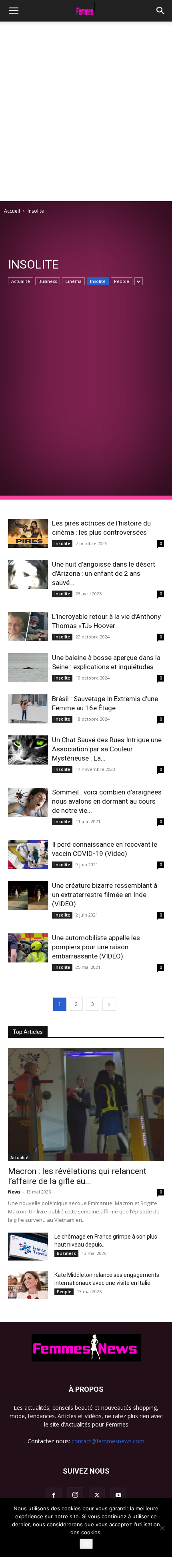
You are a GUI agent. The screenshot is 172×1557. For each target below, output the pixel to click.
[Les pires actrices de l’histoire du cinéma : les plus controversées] (28, 533)
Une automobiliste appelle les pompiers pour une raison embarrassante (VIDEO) (96, 947)
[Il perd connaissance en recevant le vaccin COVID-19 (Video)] (28, 854)
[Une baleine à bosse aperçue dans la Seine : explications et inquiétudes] (28, 667)
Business (47, 281)
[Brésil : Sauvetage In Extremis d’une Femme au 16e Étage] (28, 708)
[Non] (162, 1528)
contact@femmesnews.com (108, 1441)
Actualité (20, 281)
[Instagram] (75, 1495)
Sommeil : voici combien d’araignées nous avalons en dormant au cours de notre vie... (107, 801)
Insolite (98, 281)
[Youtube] (118, 1496)
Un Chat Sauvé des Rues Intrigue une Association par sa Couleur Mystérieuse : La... (107, 749)
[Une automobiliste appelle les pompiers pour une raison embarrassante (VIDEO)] (28, 947)
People (121, 281)
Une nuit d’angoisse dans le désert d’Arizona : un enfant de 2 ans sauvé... (103, 573)
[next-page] (109, 1004)
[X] (97, 1496)
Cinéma (73, 281)
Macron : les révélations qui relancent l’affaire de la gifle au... (77, 1176)
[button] (161, 11)
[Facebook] (54, 1496)
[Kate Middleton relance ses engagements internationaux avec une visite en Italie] (28, 1285)
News (14, 1192)
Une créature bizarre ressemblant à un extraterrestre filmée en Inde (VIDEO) (104, 894)
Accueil (12, 210)
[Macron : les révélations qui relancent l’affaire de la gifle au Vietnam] (86, 1104)
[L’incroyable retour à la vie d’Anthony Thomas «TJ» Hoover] (28, 626)
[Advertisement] (86, 111)
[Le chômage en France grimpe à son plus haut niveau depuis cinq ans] (28, 1247)
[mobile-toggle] (13, 11)
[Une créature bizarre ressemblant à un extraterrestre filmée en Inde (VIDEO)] (28, 895)
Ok (86, 1544)
